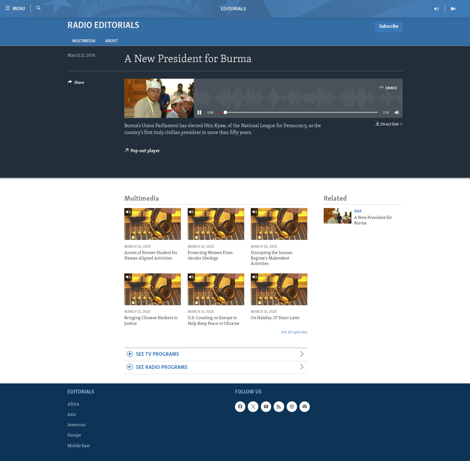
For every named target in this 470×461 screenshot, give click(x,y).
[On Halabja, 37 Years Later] (279, 289)
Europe (74, 435)
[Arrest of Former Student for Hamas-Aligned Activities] (152, 224)
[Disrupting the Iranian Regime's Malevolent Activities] (279, 224)
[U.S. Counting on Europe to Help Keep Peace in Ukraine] (216, 289)
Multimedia (83, 41)
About (111, 41)
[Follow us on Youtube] (266, 406)
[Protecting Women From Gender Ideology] (216, 224)
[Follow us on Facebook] (240, 406)
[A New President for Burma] (337, 216)
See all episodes (294, 332)
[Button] (76, 84)
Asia (357, 211)
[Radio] (436, 9)
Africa (73, 404)
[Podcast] (292, 406)
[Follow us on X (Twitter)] (253, 406)
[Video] (453, 9)
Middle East (78, 446)
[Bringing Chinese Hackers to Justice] (152, 289)
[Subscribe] (304, 406)
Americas (76, 425)
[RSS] (279, 406)
